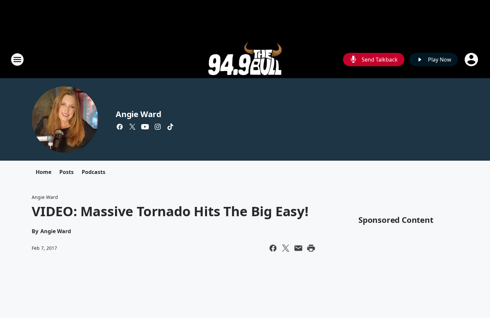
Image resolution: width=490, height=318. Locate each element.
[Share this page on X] (285, 248)
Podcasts (93, 172)
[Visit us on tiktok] (170, 127)
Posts (66, 172)
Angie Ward (138, 113)
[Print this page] (311, 248)
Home (43, 172)
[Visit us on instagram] (158, 127)
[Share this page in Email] (298, 248)
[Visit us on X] (132, 127)
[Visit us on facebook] (120, 127)
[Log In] (472, 59)
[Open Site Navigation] (17, 59)
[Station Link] (245, 59)
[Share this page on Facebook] (273, 248)
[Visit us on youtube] (145, 127)
